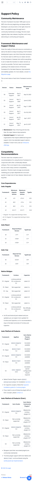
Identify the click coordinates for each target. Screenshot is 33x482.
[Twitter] (25, 2)
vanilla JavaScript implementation (13, 461)
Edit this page (7, 468)
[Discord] (27, 2)
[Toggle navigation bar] (2, 2)
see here (28, 382)
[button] (20, 2)
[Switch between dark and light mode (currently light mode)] (22, 2)
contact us (20, 392)
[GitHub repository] (30, 2)
